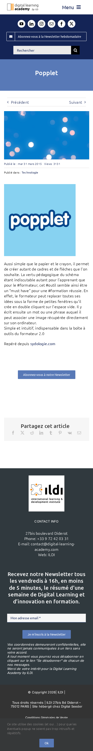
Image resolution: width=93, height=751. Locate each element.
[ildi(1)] (46, 477)
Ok (47, 743)
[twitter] (71, 24)
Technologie (30, 172)
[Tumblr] (50, 433)
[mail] (51, 24)
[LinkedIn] (41, 433)
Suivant (75, 102)
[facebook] (61, 24)
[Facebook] (13, 433)
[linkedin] (31, 24)
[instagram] (41, 24)
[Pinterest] (60, 433)
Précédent (20, 102)
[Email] (79, 433)
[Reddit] (32, 433)
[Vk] (69, 433)
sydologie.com (42, 343)
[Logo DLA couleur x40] (22, 5)
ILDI (51, 554)
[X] (22, 433)
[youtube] (21, 24)
